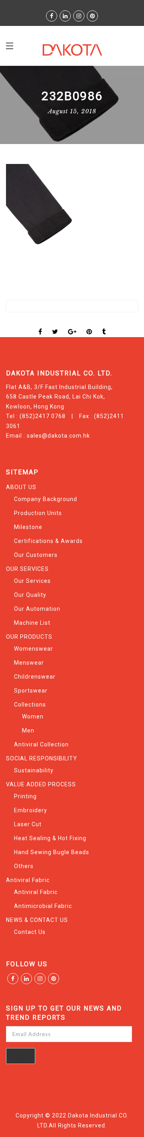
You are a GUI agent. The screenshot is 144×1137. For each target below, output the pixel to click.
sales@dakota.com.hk (58, 435)
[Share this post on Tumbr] (104, 324)
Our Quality (30, 595)
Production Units (38, 513)
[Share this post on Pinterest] (89, 324)
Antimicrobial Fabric (43, 906)
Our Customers (36, 555)
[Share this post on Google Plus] (72, 324)
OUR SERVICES (27, 569)
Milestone (28, 527)
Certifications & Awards (48, 541)
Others (24, 866)
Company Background (45, 499)
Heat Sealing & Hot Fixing (50, 838)
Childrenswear (35, 676)
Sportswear (31, 690)
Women (33, 716)
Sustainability (34, 770)
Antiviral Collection (41, 744)
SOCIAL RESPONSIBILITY (41, 758)
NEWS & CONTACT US (37, 920)
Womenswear (33, 648)
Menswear (29, 662)
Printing (25, 796)
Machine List (32, 623)
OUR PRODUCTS (29, 637)
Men (28, 730)
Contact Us (30, 932)
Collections (30, 704)
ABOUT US (21, 487)
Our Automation (37, 609)
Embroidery (30, 810)
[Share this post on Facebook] (40, 324)
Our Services (32, 581)
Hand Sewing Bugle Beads (51, 852)
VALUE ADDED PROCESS (41, 784)
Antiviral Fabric (28, 880)
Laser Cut (28, 824)
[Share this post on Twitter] (55, 324)
